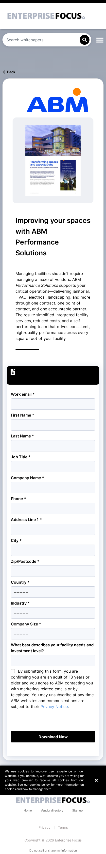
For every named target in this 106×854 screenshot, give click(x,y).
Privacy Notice (54, 706)
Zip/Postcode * (25, 561)
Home (28, 810)
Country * (20, 582)
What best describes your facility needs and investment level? (52, 647)
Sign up (77, 810)
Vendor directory (52, 810)
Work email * (23, 394)
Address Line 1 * (26, 519)
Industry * (20, 603)
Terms (63, 827)
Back (10, 72)
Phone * (18, 498)
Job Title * (21, 456)
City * (16, 540)
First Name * (22, 415)
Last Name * (22, 436)
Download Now (53, 736)
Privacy (44, 827)
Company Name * (27, 477)
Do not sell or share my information (53, 850)
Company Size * (26, 624)
